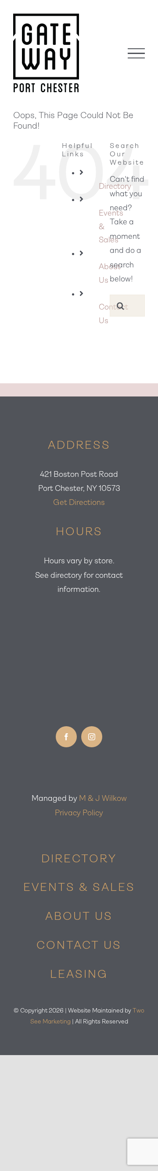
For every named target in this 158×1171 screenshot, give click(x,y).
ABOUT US (79, 915)
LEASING (79, 973)
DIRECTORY (79, 858)
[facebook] (66, 736)
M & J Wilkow (103, 798)
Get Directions (79, 502)
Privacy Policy (79, 812)
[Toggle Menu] (136, 53)
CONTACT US (79, 944)
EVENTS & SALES (79, 887)
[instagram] (91, 736)
